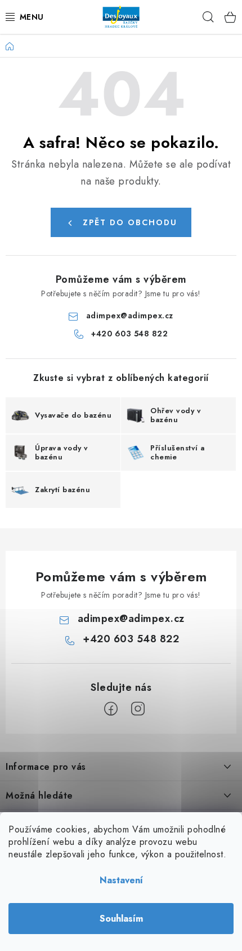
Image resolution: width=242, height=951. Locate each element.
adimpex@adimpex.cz (129, 315)
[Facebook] (111, 709)
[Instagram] (138, 709)
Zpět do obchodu (130, 222)
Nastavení (121, 880)
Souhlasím (121, 918)
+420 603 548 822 (129, 333)
